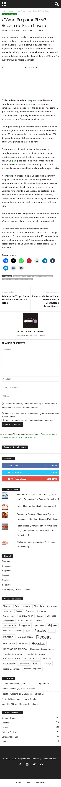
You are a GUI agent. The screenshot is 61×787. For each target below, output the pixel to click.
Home (18, 782)
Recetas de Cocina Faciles (21, 279)
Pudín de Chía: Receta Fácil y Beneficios (20, 699)
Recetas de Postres (35, 654)
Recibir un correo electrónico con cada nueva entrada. (29, 420)
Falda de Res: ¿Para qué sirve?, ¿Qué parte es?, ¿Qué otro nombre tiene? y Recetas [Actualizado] (37, 530)
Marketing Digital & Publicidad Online (18, 589)
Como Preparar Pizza (23, 276)
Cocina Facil (7, 611)
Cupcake (40, 616)
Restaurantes (24, 664)
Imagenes (24, 625)
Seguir (54, 472)
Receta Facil (23, 643)
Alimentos (7, 606)
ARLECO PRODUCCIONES (15, 30)
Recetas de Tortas (12, 658)
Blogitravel (6, 585)
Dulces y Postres (9, 718)
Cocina (52, 606)
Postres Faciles (25, 637)
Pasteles (40, 630)
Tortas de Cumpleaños (32, 669)
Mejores (52, 625)
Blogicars (6, 561)
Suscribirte (51, 479)
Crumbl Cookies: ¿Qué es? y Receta (18, 689)
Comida (30, 611)
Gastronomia (9, 625)
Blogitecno (6, 580)
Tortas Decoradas (11, 669)
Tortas (46, 664)
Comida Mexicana (10, 737)
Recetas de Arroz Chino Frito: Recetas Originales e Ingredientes (45, 301)
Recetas (38, 643)
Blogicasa (6, 566)
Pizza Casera (46, 276)
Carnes (5, 727)
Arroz (17, 606)
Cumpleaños (26, 616)
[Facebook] (20, 765)
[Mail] (27, 765)
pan (14, 160)
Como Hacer (9, 616)
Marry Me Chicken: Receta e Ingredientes (20, 704)
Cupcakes (51, 616)
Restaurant (47, 658)
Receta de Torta (9, 643)
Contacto (29, 782)
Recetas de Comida (13, 654)
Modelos (7, 630)
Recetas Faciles (31, 658)
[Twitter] (34, 765)
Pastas (10, 11)
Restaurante (9, 663)
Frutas (29, 621)
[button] (56, 4)
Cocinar (19, 611)
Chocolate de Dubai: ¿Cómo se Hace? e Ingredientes (26, 683)
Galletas (39, 621)
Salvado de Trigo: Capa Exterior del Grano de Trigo (15, 299)
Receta (6, 279)
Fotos (20, 620)
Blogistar (6, 575)
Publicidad (40, 782)
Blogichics (6, 570)
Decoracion (8, 621)
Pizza (13, 14)
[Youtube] (41, 765)
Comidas (41, 611)
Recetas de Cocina (15, 649)
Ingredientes (39, 625)
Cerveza (26, 606)
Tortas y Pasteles (10, 732)
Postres (8, 637)
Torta (35, 663)
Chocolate (39, 606)
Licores (5, 741)
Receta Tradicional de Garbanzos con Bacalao (23, 694)
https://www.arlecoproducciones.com (31, 335)
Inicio (3, 11)
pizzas (34, 100)
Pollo (52, 631)
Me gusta (52, 466)
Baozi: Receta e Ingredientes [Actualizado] (36, 506)
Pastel (28, 630)
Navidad (17, 630)
